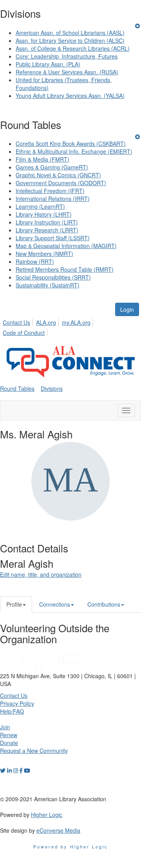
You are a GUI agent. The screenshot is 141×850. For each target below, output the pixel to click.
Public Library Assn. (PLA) (48, 64)
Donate (9, 743)
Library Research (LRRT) (47, 230)
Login (127, 309)
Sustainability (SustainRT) (48, 285)
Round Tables (17, 388)
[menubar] (70, 326)
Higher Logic (46, 815)
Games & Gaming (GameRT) (52, 167)
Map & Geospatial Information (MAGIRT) (66, 246)
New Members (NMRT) (44, 254)
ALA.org (46, 322)
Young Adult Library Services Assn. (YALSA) (70, 95)
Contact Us (16, 322)
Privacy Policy (17, 703)
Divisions (52, 388)
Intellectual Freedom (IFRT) (50, 191)
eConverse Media (58, 830)
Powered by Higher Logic (70, 846)
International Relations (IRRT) (53, 198)
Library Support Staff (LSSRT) (53, 238)
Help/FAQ (12, 711)
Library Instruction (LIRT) (47, 222)
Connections (54, 604)
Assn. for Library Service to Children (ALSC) (70, 40)
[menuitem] (18, 321)
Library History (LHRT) (44, 214)
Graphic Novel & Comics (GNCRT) (58, 175)
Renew (8, 735)
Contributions (103, 604)
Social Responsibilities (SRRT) (53, 277)
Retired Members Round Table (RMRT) (65, 269)
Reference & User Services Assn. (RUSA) (67, 72)
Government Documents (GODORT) (61, 183)
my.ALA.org (76, 322)
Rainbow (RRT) (35, 261)
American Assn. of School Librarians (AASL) (70, 33)
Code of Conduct (24, 333)
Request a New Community (34, 750)
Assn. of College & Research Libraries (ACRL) (73, 48)
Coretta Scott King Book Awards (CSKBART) (71, 143)
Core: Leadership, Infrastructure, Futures (67, 56)
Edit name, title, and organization (40, 574)
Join (5, 727)
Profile (14, 604)
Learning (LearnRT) (40, 206)
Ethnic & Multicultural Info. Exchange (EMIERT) (74, 151)
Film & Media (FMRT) (42, 159)
